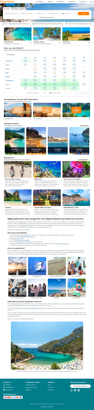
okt (45, 57)
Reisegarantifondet (24, 225)
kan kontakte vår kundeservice (23, 241)
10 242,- (45, 68)
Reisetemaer (60, 1)
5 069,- (74, 72)
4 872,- (64, 60)
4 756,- (55, 72)
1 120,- (35, 84)
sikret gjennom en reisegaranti (22, 240)
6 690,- (84, 60)
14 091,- (74, 68)
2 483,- (64, 88)
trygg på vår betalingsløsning (27, 236)
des (65, 57)
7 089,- (45, 72)
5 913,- (84, 72)
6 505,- (45, 60)
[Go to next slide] (85, 140)
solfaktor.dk (44, 406)
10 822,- (55, 68)
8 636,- (64, 64)
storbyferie (32, 227)
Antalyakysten (9, 80)
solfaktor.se (50, 406)
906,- (45, 84)
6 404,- (74, 76)
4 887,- (64, 72)
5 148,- (35, 88)
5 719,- (25, 88)
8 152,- (74, 64)
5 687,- (25, 60)
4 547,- (35, 80)
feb (84, 57)
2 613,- (74, 88)
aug (25, 57)
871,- (55, 84)
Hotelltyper (72, 1)
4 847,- (55, 60)
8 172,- (54, 64)
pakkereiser (22, 221)
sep (35, 57)
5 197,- (25, 80)
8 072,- (25, 64)
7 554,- (35, 72)
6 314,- (55, 76)
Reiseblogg (51, 390)
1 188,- (25, 84)
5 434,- (35, 60)
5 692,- (64, 76)
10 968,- (64, 68)
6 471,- (35, 76)
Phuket (7, 68)
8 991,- (45, 64)
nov (55, 57)
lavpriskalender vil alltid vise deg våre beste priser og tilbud (29, 308)
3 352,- (55, 80)
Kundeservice (83, 1)
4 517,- (45, 88)
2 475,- (64, 80)
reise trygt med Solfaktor (23, 235)
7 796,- (35, 64)
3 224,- (74, 80)
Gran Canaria (9, 61)
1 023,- (84, 84)
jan (74, 57)
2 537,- (55, 88)
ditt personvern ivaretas (17, 238)
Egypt (7, 72)
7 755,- (45, 76)
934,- (64, 84)
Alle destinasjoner (10, 54)
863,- (74, 84)
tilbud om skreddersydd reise (60, 243)
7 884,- (84, 76)
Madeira (8, 76)
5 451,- (74, 60)
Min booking (39, 1)
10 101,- (35, 68)
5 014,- (45, 80)
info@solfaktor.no (9, 387)
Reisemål (50, 1)
